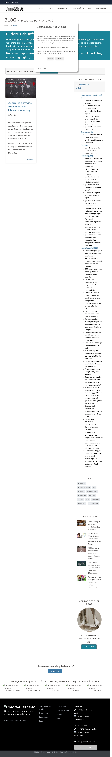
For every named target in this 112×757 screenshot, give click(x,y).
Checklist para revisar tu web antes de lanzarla (93, 305)
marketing (81, 483)
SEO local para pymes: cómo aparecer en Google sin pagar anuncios (94, 553)
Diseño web (43, 713)
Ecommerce (87, 132)
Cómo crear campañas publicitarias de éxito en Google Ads (93, 363)
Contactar (101, 8)
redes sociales (92, 491)
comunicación (93, 503)
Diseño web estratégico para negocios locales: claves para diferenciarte (91, 284)
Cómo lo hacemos (63, 710)
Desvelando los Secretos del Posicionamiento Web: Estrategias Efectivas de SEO (93, 411)
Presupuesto (44, 717)
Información (77, 8)
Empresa (85, 145)
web (87, 499)
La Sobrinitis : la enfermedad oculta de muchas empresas (93, 313)
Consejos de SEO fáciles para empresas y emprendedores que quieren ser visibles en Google (93, 324)
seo (94, 487)
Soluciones (62, 8)
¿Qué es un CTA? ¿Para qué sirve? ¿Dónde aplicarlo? (93, 464)
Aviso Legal (8, 720)
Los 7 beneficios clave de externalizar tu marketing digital (93, 150)
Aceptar (50, 58)
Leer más (29, 159)
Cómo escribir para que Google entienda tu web (93, 345)
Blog (51, 8)
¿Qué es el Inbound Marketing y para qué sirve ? (93, 187)
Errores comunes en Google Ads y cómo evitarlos (92, 371)
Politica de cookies (20, 720)
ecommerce (82, 495)
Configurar (60, 58)
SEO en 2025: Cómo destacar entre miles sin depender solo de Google (94, 538)
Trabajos (60, 714)
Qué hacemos (61, 706)
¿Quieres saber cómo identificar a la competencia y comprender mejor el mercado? (93, 240)
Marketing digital (89, 248)
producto (95, 499)
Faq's (89, 8)
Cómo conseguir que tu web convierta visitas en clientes (93, 253)
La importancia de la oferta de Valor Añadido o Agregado (93, 229)
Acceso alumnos (12, 2)
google (80, 499)
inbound (81, 491)
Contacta (54, 671)
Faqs (41, 721)
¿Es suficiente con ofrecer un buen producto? (91, 171)
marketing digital (84, 487)
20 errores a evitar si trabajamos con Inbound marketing (20, 106)
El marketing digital (92, 192)
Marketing (87, 156)
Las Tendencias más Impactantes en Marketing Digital (92, 179)
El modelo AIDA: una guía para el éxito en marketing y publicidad (93, 390)
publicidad (81, 503)
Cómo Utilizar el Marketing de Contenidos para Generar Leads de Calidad (91, 424)
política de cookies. (62, 47)
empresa (92, 495)
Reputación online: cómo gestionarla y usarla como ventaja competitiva (95, 582)
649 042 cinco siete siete (87, 729)
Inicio (41, 8)
